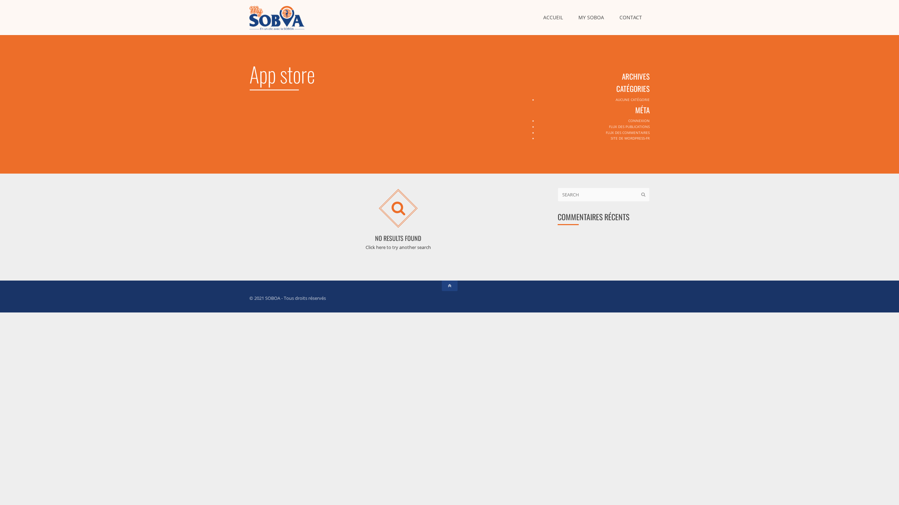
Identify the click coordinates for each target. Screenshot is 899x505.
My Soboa (591, 17)
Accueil (553, 17)
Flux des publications (629, 126)
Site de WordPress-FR (630, 138)
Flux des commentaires (628, 132)
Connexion (639, 120)
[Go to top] (450, 286)
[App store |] (276, 17)
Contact (630, 17)
